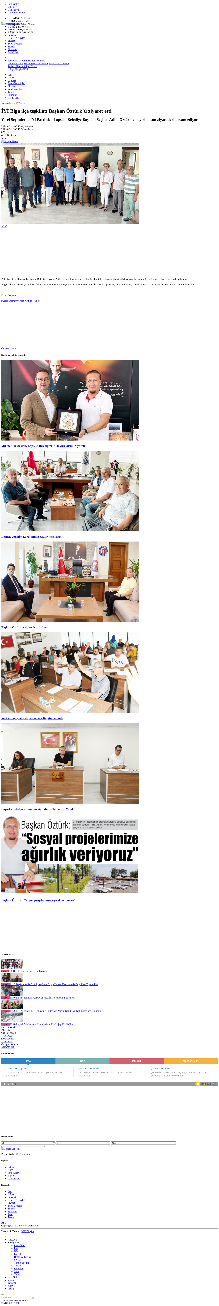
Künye (11, 69)
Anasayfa (6, 103)
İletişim (19, 69)
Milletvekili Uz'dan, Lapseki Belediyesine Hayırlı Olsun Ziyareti (43, 446)
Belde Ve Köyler (16, 37)
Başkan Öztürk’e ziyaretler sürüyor (24, 627)
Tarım (33, 66)
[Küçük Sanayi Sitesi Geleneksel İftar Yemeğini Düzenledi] (12, 994)
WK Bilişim (27, 1231)
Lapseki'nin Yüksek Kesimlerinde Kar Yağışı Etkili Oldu (41, 1024)
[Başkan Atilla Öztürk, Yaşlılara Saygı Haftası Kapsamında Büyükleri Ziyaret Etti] (12, 981)
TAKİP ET (7, 1035)
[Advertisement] (97, 252)
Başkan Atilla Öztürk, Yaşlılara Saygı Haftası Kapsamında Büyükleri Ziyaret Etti (54, 984)
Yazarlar (12, 1283)
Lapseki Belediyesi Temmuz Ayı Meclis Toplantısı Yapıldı (38, 809)
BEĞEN (5, 1030)
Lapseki (12, 35)
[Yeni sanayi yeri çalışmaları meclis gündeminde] (70, 712)
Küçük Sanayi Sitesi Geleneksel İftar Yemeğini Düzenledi (42, 997)
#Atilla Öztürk (32, 300)
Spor (27, 66)
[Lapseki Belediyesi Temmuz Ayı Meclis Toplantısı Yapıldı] (70, 803)
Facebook (13, 60)
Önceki (5, 348)
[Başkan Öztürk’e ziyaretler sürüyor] (70, 621)
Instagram (31, 60)
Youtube (41, 60)
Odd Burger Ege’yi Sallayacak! (28, 971)
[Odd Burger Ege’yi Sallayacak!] (12, 968)
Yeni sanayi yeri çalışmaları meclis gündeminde (32, 718)
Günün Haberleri (16, 12)
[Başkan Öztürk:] (70, 893)
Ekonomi (12, 49)
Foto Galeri (13, 4)
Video (11, 1280)
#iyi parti (19, 300)
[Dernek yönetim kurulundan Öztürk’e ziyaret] (70, 530)
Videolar (12, 6)
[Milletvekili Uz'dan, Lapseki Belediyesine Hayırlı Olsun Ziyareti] (70, 439)
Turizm (11, 46)
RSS (25, 69)
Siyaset (11, 40)
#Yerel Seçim (8, 300)
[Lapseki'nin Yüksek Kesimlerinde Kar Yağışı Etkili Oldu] (12, 1021)
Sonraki (13, 348)
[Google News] (9, 141)
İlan (10, 29)
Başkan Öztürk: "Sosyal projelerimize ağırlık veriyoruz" (38, 900)
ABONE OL (8, 1047)
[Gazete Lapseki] (10, 23)
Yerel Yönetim (15, 43)
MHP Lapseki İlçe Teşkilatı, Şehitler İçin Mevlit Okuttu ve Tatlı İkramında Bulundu (55, 1011)
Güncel (11, 32)
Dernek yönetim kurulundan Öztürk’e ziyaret (31, 536)
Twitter (21, 60)
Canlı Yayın (14, 9)
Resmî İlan (13, 52)
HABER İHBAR (10, 1303)
